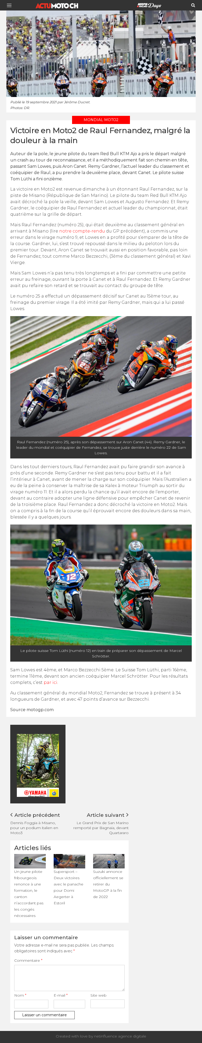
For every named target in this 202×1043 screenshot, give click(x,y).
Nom (20, 995)
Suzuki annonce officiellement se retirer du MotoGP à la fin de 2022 (108, 884)
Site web (98, 995)
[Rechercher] (193, 5)
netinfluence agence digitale (120, 1036)
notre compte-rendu (82, 231)
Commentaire (28, 960)
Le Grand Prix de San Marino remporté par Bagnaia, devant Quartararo (101, 827)
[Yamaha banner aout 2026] (56, 765)
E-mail (61, 995)
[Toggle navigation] (10, 5)
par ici (50, 682)
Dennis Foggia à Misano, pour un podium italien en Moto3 (34, 827)
